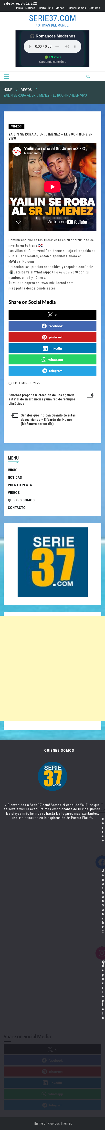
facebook (56, 326)
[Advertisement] (52, 668)
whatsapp (55, 359)
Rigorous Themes (60, 1123)
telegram (56, 371)
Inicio (19, 8)
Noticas (30, 8)
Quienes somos (76, 8)
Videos (59, 8)
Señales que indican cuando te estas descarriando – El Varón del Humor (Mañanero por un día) (48, 419)
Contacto (94, 8)
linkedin (56, 348)
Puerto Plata (45, 8)
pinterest (56, 337)
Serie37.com (52, 18)
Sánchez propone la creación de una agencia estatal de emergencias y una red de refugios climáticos (42, 399)
